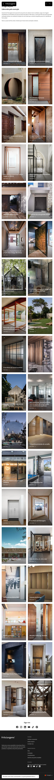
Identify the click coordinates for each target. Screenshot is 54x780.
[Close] (37, 776)
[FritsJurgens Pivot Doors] (10, 4)
